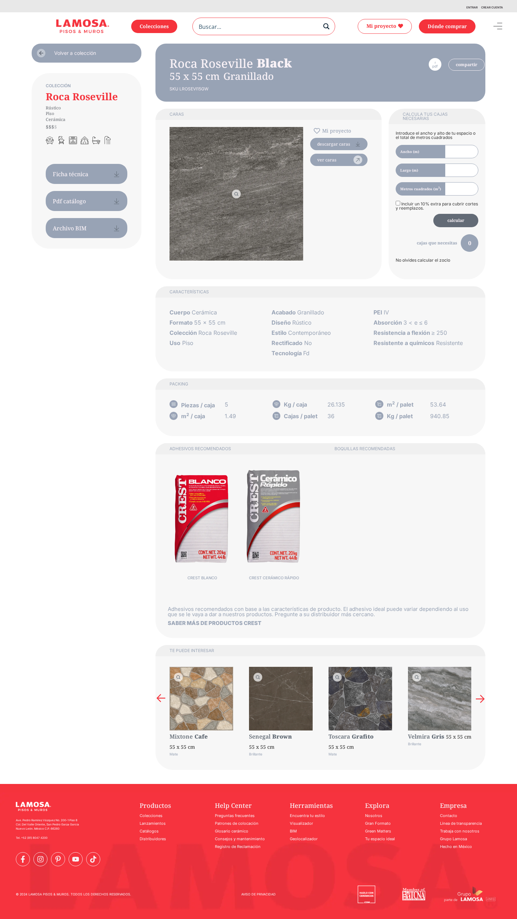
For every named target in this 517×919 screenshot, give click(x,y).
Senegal (259, 736)
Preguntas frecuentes (235, 815)
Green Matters (378, 831)
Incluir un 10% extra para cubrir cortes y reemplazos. (437, 205)
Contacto (448, 815)
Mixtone (181, 736)
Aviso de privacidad (258, 894)
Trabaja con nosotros (459, 831)
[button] (161, 698)
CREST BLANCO (202, 577)
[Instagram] (40, 859)
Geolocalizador (304, 838)
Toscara (339, 736)
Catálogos (149, 831)
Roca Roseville (82, 96)
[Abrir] (493, 26)
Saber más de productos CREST (214, 623)
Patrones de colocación (236, 823)
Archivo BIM (70, 228)
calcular (455, 220)
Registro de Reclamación (238, 846)
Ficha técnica (70, 174)
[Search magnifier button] (326, 26)
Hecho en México (456, 846)
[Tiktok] (93, 859)
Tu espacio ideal (380, 838)
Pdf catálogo (69, 201)
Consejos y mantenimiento (240, 838)
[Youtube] (76, 859)
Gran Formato (378, 823)
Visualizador (301, 823)
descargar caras (333, 144)
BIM (293, 831)
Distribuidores (153, 838)
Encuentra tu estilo (307, 815)
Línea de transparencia (461, 823)
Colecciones (151, 815)
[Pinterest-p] (58, 859)
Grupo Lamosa (453, 838)
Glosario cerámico (231, 831)
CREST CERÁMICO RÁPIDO (274, 577)
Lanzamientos (153, 823)
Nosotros (373, 815)
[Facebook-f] (23, 859)
